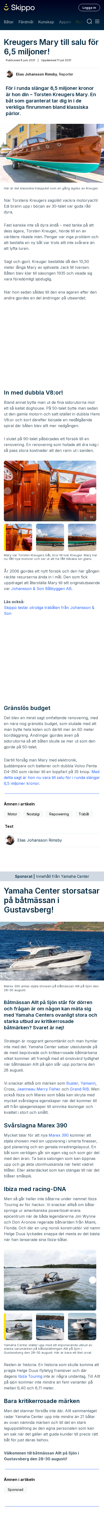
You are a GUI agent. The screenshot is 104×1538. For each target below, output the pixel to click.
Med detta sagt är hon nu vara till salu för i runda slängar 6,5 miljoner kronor (52, 777)
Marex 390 (59, 1135)
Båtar (9, 21)
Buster (72, 1083)
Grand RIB (79, 1089)
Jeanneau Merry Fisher (38, 1089)
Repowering (59, 814)
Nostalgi (33, 814)
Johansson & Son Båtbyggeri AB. (42, 588)
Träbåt (84, 814)
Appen (65, 21)
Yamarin (88, 1083)
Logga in (89, 7)
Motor (12, 814)
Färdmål (25, 21)
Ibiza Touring (30, 1376)
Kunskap (46, 21)
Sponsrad (15, 1489)
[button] (92, 491)
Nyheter (83, 21)
